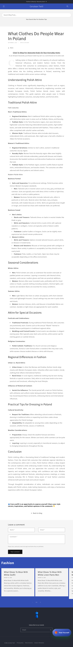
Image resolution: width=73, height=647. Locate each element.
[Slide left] (33, 602)
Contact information (39, 642)
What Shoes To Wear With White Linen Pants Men (50, 573)
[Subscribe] (50, 630)
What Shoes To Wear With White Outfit (16, 573)
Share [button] (11, 48)
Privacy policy (20, 642)
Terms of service (29, 642)
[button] (4, 6)
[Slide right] (40, 602)
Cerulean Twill (11, 643)
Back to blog (37, 513)
